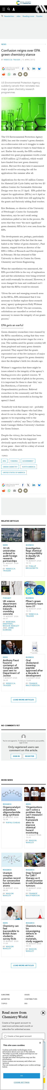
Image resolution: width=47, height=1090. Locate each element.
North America (28, 467)
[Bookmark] (25, 74)
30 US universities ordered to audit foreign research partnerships (10, 554)
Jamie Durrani (8, 629)
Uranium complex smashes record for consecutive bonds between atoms (11, 879)
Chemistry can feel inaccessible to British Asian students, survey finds (11, 932)
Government (28, 461)
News (3, 44)
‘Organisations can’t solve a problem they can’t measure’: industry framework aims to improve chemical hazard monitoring (34, 820)
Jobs (18, 16)
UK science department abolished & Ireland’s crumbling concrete (9, 607)
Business (30, 545)
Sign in (16, 756)
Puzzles (39, 16)
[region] (21, 1064)
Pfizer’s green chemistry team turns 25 (34, 604)
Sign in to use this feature (33, 63)
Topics (4, 1003)
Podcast (7, 598)
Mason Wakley (11, 626)
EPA (4, 461)
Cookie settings (21, 1082)
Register (29, 756)
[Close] (40, 1043)
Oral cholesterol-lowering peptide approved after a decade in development (34, 668)
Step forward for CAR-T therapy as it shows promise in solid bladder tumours (34, 879)
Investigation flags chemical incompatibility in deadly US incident (34, 553)
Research (7, 804)
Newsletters (9, 16)
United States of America (14, 473)
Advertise (5, 999)
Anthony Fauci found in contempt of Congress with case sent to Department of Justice (11, 668)
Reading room (28, 16)
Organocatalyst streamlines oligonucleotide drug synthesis (11, 811)
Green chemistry (10, 467)
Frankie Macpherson (33, 684)
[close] (45, 63)
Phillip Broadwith (32, 567)
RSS (26, 1003)
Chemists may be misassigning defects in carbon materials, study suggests (34, 933)
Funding (14, 461)
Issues (27, 995)
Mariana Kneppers (9, 623)
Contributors (31, 999)
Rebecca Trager (12, 60)
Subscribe (5, 995)
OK (21, 1076)
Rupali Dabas (13, 823)
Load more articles (23, 700)
